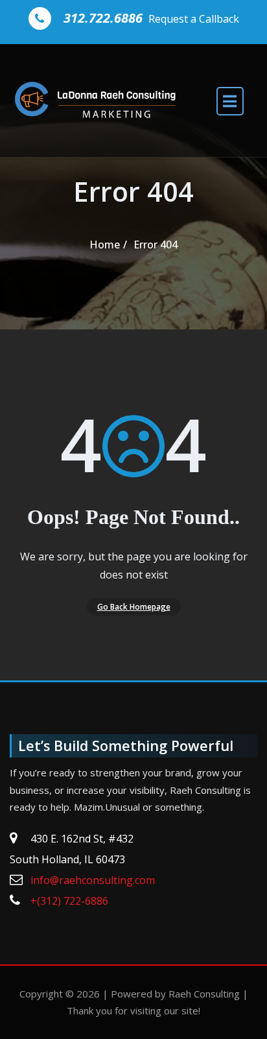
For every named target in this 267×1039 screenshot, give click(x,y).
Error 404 (156, 244)
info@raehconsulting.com (92, 880)
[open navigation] (230, 101)
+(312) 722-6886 (69, 901)
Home (104, 244)
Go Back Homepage (133, 606)
